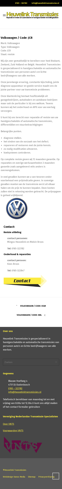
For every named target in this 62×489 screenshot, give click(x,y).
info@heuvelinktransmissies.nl (45, 3)
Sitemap (31, 477)
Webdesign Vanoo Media (14, 477)
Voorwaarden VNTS (13, 430)
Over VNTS (8, 424)
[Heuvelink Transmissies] (32, 15)
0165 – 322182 (21, 3)
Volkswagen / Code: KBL (29, 315)
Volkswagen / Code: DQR (33, 306)
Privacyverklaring (46, 477)
